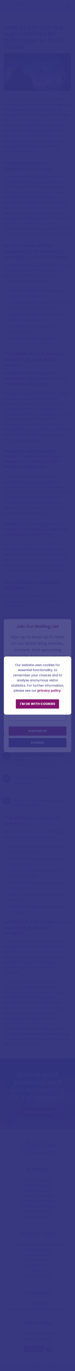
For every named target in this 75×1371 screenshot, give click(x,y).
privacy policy (49, 690)
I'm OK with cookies (37, 703)
